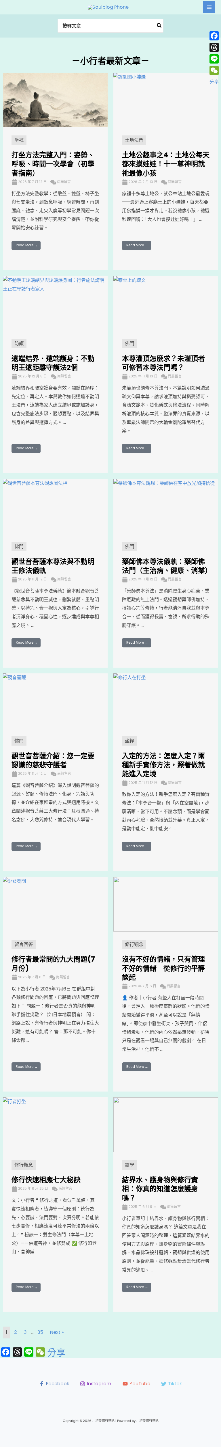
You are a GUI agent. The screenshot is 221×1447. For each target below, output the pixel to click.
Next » (57, 1332)
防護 (19, 343)
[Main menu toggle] (209, 7)
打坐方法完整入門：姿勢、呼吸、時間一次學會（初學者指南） (53, 164)
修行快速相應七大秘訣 (46, 1180)
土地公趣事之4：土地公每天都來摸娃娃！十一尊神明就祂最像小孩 (165, 164)
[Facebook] (214, 36)
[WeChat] (214, 70)
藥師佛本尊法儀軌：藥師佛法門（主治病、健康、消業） (167, 566)
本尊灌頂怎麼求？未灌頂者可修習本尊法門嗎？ (163, 363)
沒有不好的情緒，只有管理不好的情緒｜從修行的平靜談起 (163, 968)
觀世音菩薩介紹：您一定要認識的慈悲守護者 (53, 760)
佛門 (129, 343)
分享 (56, 1352)
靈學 (129, 1165)
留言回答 (23, 944)
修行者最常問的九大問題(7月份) (53, 963)
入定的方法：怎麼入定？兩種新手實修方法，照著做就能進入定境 (163, 765)
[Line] (214, 59)
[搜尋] (159, 25)
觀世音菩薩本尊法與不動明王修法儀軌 (53, 566)
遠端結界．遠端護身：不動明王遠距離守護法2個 (53, 363)
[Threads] (214, 47)
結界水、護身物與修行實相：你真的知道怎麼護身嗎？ (160, 1188)
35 (40, 1332)
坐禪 (19, 140)
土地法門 (134, 140)
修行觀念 (134, 944)
